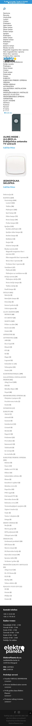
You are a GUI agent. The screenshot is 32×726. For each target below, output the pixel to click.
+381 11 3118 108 (9, 614)
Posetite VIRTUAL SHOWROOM (15, 679)
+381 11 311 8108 (10, 1)
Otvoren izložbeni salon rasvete (15, 685)
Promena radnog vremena (13, 699)
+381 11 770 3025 (23, 1)
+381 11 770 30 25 (9, 617)
